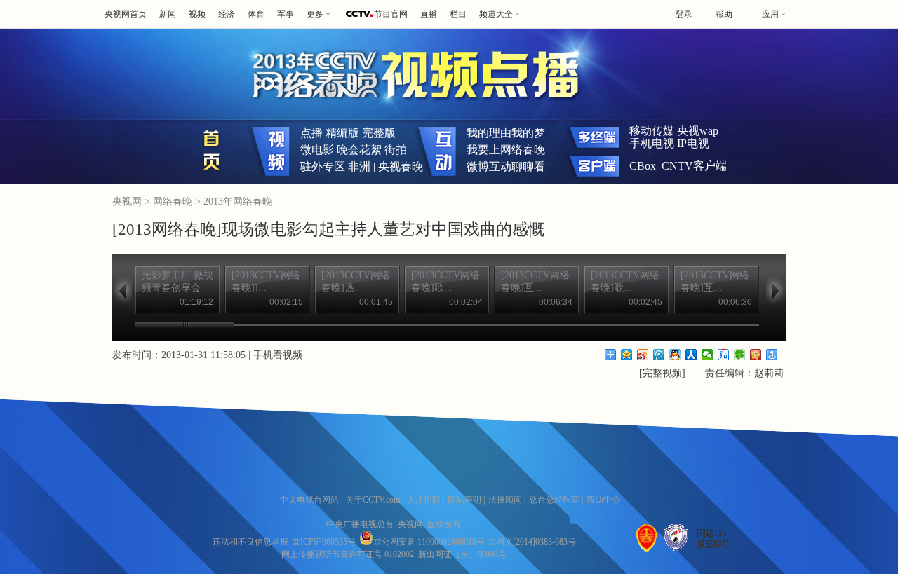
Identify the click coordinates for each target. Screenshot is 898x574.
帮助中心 (603, 500)
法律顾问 (505, 500)
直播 (428, 14)
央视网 (127, 201)
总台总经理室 (554, 500)
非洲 (359, 166)
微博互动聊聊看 (506, 166)
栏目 (458, 14)
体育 (256, 14)
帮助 (724, 14)
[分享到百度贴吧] (724, 354)
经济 (226, 14)
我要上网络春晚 (506, 150)
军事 (285, 14)
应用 (770, 14)
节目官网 (391, 14)
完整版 (379, 133)
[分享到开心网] (756, 354)
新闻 (167, 14)
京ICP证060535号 (324, 542)
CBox (642, 166)
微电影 (317, 150)
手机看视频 (277, 355)
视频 (197, 14)
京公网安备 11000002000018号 (429, 542)
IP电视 (693, 143)
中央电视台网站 (309, 500)
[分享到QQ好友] (675, 354)
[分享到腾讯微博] (659, 354)
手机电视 (651, 143)
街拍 (395, 150)
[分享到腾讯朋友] (740, 354)
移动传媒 (651, 131)
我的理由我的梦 (506, 133)
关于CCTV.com (373, 500)
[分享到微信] (707, 354)
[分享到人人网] (691, 354)
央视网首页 (126, 14)
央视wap (697, 131)
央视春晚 (400, 166)
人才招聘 (424, 500)
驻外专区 (322, 166)
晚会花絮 (359, 150)
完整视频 (662, 373)
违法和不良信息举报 (250, 542)
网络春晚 (174, 201)
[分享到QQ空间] (627, 354)
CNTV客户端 (694, 166)
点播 (311, 133)
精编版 (342, 133)
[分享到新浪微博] (643, 354)
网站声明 (464, 500)
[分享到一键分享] (772, 354)
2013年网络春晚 (237, 201)
